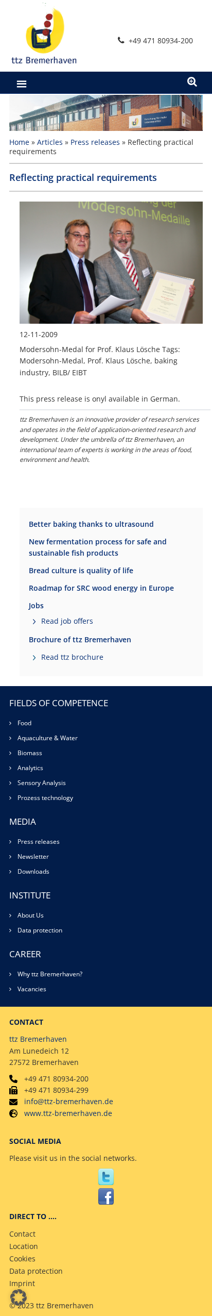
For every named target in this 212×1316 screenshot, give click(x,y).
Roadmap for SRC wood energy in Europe (101, 588)
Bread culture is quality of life (81, 570)
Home (19, 142)
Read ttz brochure (72, 657)
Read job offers (67, 621)
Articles (50, 142)
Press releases (95, 142)
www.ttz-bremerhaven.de (68, 1113)
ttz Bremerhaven (38, 1039)
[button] (18, 1297)
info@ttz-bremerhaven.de (68, 1101)
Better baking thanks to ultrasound (91, 524)
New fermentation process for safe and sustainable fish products (98, 547)
